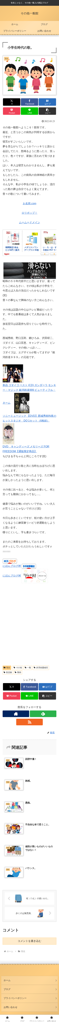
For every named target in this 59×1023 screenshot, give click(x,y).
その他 (19, 667)
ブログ (7, 989)
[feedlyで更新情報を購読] (43, 713)
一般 (29, 667)
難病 (19, 672)
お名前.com (29, 203)
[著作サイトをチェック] (16, 713)
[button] (47, 111)
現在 (8, 667)
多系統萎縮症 (42, 667)
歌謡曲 (9, 672)
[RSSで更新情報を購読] (29, 722)
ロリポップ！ (29, 212)
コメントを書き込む (29, 941)
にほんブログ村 (12, 566)
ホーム (7, 980)
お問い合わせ (10, 1007)
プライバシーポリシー (15, 998)
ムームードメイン (29, 222)
